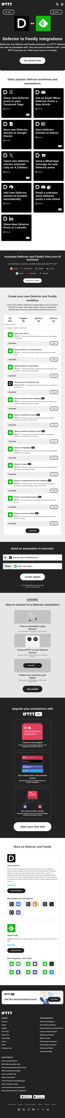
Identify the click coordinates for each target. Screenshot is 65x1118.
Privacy (47, 1104)
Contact (40, 1104)
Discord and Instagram (47, 1021)
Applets (4, 1028)
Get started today (32, 60)
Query (18, 401)
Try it (54, 343)
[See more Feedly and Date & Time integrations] (31, 963)
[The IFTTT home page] (7, 4)
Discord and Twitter (46, 1051)
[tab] (10, 320)
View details (12, 343)
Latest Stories (7, 1057)
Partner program (30, 1104)
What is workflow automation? (11, 1071)
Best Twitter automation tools (11, 1064)
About (54, 1104)
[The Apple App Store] (26, 1097)
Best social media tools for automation (14, 1090)
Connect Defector (16, 890)
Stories (4, 1025)
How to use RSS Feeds (9, 1074)
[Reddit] (47, 1109)
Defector (11, 39)
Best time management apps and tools (14, 1067)
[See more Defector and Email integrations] (15, 904)
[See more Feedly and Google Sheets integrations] (15, 972)
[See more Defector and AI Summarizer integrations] (31, 904)
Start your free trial (32, 826)
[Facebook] (18, 1109)
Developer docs (7, 1048)
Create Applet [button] (32, 577)
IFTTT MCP (5, 1031)
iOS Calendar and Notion (48, 1025)
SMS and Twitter (45, 1038)
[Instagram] (28, 1109)
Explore (5, 1018)
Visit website (11, 885)
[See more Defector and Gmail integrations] (15, 912)
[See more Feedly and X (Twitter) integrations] (48, 963)
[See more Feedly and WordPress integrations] (48, 972)
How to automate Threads (10, 1084)
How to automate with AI (9, 1061)
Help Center (5, 1035)
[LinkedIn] (23, 1109)
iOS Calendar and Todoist (48, 1045)
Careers (20, 1104)
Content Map (6, 1038)
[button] (62, 4)
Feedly (31, 39)
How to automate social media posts (13, 1087)
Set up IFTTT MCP (32, 280)
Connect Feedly (16, 950)
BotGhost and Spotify (47, 1035)
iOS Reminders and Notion (48, 1041)
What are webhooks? (8, 1077)
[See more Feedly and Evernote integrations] (15, 963)
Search (4, 1041)
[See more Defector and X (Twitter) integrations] (48, 904)
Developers (12, 1104)
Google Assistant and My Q (48, 1031)
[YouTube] (33, 1109)
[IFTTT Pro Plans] (42, 398)
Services (4, 1021)
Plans (3, 1045)
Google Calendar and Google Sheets (51, 1028)
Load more (32, 531)
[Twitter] (38, 1109)
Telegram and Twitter (46, 1048)
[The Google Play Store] (39, 1097)
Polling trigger (20, 385)
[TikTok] (43, 1109)
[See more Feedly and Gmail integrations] (31, 972)
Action (18, 336)
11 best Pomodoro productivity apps (13, 1081)
